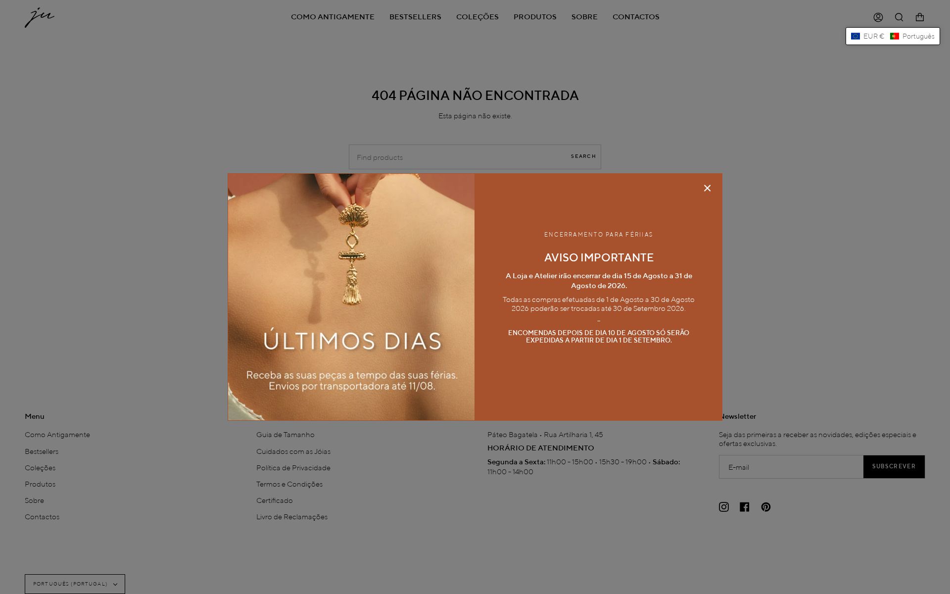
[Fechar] (707, 188)
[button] (893, 36)
